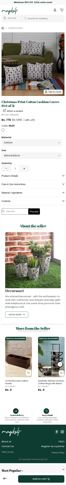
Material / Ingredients (12, 192)
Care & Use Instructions (14, 184)
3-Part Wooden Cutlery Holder (16, 382)
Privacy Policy (58, 452)
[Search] (24, 18)
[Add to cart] (28, 373)
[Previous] (6, 364)
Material (6, 137)
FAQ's (61, 441)
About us (6, 441)
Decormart (12, 114)
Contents (6, 201)
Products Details (10, 176)
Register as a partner (52, 446)
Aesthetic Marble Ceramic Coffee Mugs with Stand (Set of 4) (51, 383)
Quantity (7, 163)
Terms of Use (8, 452)
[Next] (60, 364)
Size (4, 150)
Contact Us (8, 446)
